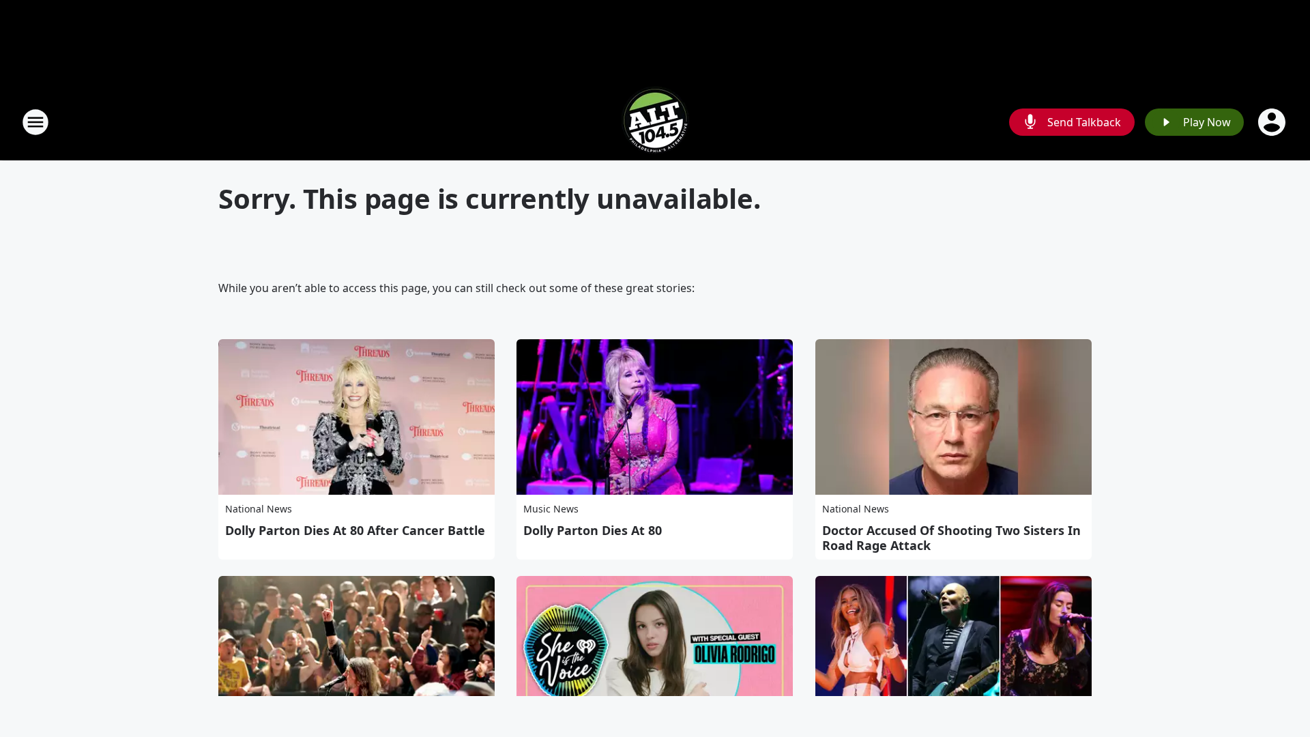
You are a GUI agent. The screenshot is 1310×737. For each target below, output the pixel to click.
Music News (551, 508)
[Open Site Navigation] (35, 122)
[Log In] (1273, 122)
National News (258, 508)
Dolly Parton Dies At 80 (592, 530)
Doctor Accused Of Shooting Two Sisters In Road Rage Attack (951, 538)
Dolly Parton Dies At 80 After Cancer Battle (355, 530)
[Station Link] (655, 122)
